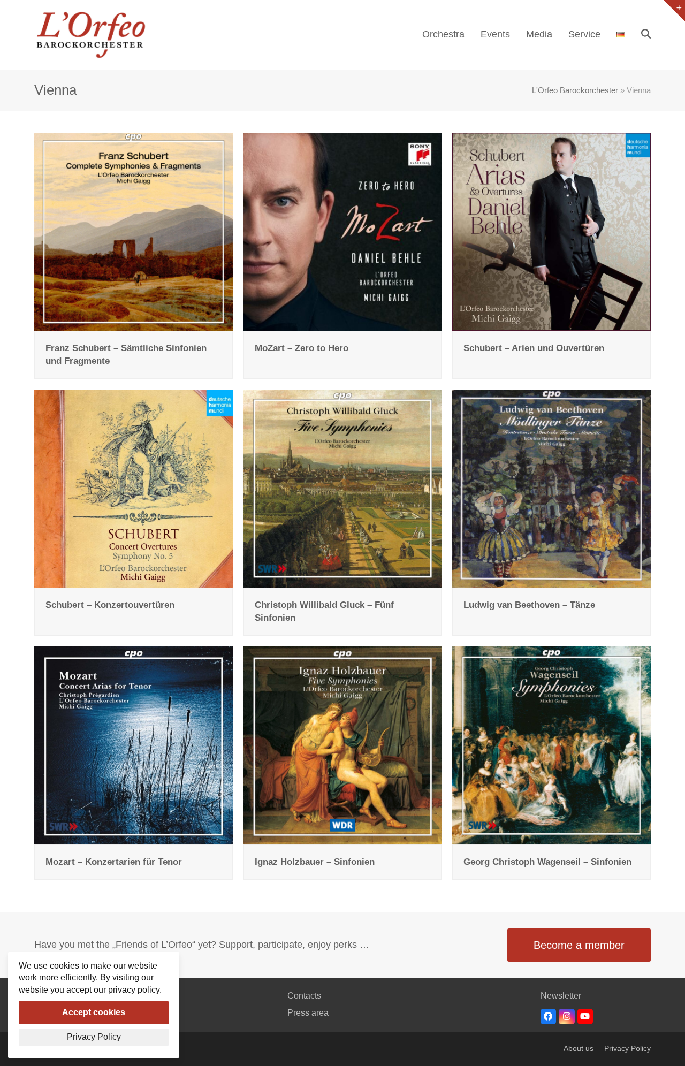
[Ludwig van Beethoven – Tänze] (551, 487)
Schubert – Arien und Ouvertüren (533, 347)
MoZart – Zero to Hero (301, 347)
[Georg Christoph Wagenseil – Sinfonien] (551, 744)
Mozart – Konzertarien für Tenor (113, 861)
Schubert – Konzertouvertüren (109, 604)
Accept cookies (93, 1012)
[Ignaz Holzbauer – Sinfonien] (342, 744)
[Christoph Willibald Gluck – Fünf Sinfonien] (342, 487)
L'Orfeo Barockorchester (575, 90)
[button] (646, 34)
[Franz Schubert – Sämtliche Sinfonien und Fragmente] (133, 230)
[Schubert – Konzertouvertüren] (133, 487)
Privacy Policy (627, 1049)
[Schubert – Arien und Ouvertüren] (551, 230)
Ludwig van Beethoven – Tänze (529, 604)
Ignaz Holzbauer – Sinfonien (315, 861)
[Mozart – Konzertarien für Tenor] (133, 744)
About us (578, 1049)
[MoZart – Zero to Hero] (342, 230)
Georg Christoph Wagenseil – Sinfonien (547, 861)
